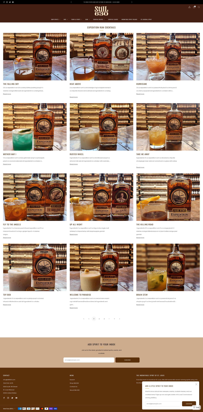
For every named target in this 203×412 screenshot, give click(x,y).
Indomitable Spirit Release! (129, 19)
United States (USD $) (8, 408)
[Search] (199, 7)
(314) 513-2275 (8, 383)
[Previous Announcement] (71, 2)
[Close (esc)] (196, 384)
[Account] (189, 7)
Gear (86, 19)
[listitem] (101, 2)
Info (65, 19)
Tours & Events (75, 19)
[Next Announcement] (131, 2)
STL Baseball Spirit (146, 19)
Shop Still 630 (74, 383)
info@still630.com (9, 380)
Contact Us (73, 387)
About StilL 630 (75, 390)
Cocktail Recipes (98, 19)
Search (72, 380)
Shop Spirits (54, 19)
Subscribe (189, 404)
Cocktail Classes (113, 19)
